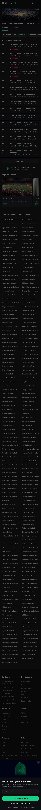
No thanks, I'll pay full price (20, 803)
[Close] (38, 762)
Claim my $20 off (19, 798)
